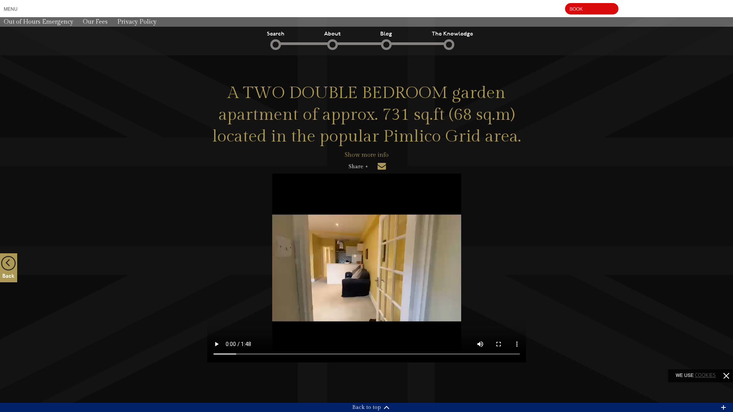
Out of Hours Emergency (38, 22)
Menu (11, 8)
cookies (705, 375)
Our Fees (95, 22)
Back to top (366, 407)
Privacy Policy (137, 22)
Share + (358, 167)
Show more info (367, 155)
